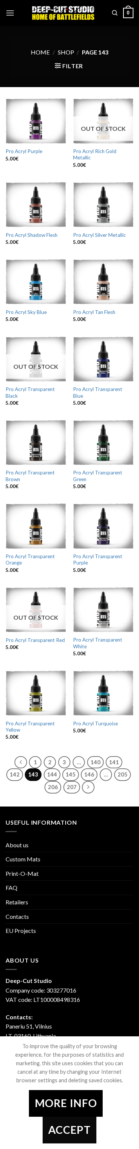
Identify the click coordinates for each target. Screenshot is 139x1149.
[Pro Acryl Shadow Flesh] (36, 204)
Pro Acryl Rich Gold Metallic (94, 154)
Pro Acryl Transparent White (97, 643)
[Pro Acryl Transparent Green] (103, 442)
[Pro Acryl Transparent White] (103, 609)
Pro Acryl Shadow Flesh (31, 235)
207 (72, 787)
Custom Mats (23, 858)
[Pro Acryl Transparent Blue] (103, 359)
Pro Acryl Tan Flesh (94, 312)
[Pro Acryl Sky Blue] (36, 281)
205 (123, 774)
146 (89, 774)
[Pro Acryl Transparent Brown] (36, 442)
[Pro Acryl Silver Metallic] (103, 204)
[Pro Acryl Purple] (36, 120)
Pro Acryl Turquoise (95, 723)
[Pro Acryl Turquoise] (103, 693)
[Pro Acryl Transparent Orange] (36, 526)
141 (114, 762)
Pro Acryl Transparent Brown (30, 476)
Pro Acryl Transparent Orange (30, 559)
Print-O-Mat (22, 873)
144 (52, 774)
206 (53, 787)
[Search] (115, 13)
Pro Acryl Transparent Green (97, 476)
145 (71, 774)
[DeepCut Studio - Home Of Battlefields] (63, 13)
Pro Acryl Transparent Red (35, 640)
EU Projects (21, 930)
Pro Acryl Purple (24, 151)
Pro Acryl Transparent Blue (97, 392)
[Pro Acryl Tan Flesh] (103, 281)
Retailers (17, 901)
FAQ (11, 887)
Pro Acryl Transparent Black (30, 392)
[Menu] (10, 13)
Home (40, 52)
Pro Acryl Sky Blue (26, 312)
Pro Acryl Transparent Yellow (30, 727)
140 (95, 762)
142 (15, 774)
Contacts (17, 916)
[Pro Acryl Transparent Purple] (103, 526)
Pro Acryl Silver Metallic (99, 235)
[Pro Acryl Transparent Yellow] (36, 693)
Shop (66, 52)
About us (17, 844)
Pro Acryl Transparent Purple (97, 559)
